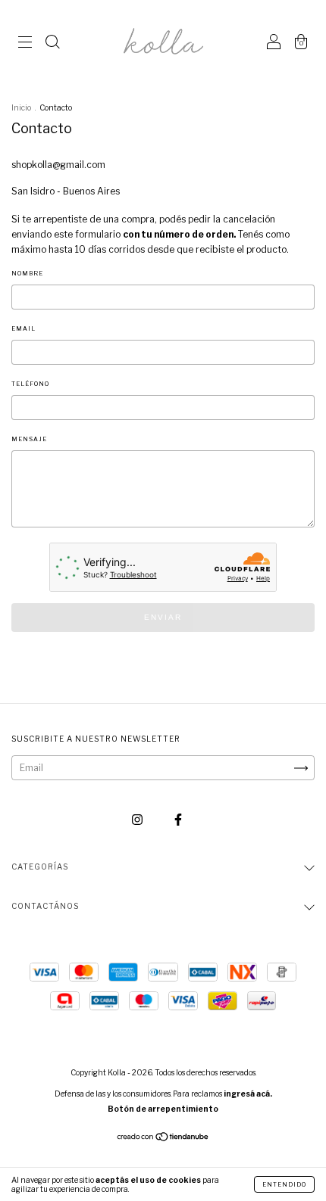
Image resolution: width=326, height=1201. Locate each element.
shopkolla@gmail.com (58, 164)
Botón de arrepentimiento (163, 1108)
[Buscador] (52, 43)
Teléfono (30, 383)
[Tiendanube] (163, 1138)
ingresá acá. (248, 1093)
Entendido (284, 1184)
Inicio (21, 107)
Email (23, 328)
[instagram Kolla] (138, 819)
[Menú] (25, 43)
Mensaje (29, 439)
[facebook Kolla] (178, 819)
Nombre (27, 273)
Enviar (163, 617)
